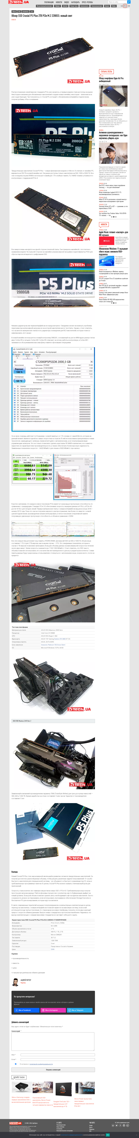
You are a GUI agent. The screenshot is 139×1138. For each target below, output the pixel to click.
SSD (19, 11)
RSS (90, 1131)
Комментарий (15, 1031)
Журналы (91, 1129)
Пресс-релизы (87, 2)
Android (65, 6)
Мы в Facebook (25, 1010)
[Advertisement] (114, 26)
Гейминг (57, 6)
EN (129, 6)
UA (122, 6)
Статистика (59, 1129)
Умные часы (74, 6)
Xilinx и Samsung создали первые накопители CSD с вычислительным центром (21, 1099)
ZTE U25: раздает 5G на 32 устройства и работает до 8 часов (113, 279)
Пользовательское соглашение (65, 1131)
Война (114, 6)
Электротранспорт (96, 6)
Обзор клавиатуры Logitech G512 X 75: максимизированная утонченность (110, 193)
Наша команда (60, 1127)
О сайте (59, 1123)
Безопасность (84, 6)
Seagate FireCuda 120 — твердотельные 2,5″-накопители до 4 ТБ (61, 1104)
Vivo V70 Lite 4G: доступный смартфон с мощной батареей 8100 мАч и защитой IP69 (113, 286)
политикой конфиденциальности (41, 1064)
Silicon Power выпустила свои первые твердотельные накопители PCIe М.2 (84, 1102)
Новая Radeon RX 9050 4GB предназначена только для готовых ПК (111, 300)
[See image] (53, 389)
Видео (66, 2)
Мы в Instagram (51, 1010)
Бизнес (107, 6)
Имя (13, 1055)
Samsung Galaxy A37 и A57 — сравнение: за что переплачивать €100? (113, 207)
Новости (59, 2)
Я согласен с (36, 1064)
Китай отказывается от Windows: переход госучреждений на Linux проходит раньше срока (113, 272)
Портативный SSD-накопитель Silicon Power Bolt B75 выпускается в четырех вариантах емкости (43, 1101)
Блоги (90, 1127)
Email (13, 1059)
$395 (52, 949)
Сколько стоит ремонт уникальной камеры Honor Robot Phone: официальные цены (113, 293)
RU (125, 6)
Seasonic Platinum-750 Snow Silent (53, 645)
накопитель (25, 11)
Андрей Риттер (26, 980)
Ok (108, 1135)
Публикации (49, 2)
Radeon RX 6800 (60, 639)
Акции (90, 1125)
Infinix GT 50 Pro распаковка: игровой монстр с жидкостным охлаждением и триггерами (113, 200)
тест (32, 11)
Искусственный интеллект (44, 6)
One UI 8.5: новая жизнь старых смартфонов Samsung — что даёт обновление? (112, 186)
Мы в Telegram (77, 1010)
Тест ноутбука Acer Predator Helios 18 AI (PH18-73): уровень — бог (113, 214)
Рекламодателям (61, 1125)
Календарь (75, 2)
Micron (14, 11)
